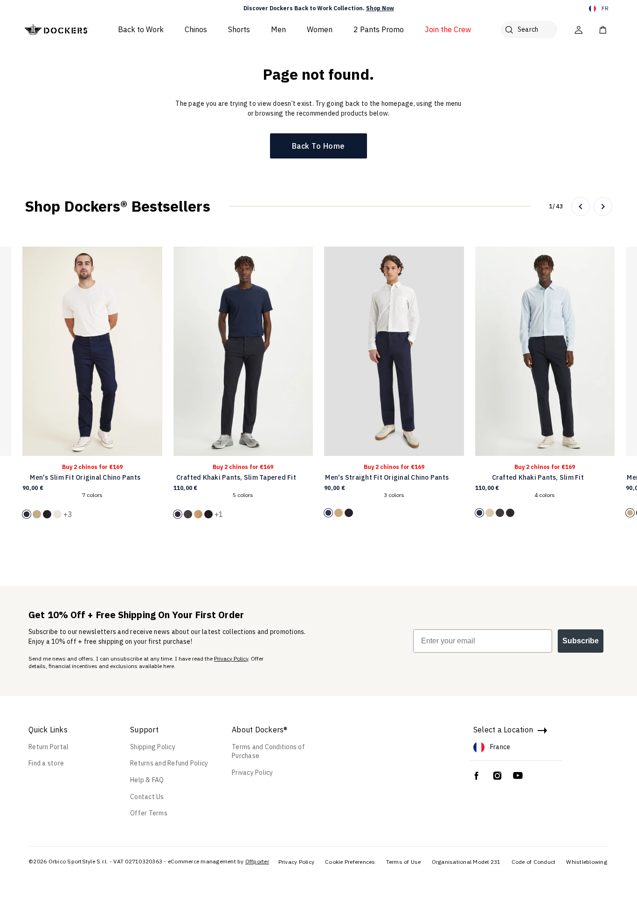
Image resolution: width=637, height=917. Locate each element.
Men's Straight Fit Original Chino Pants (387, 477)
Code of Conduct (534, 861)
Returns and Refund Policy (169, 763)
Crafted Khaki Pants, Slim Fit (538, 477)
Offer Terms (148, 813)
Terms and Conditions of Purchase (268, 751)
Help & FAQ (147, 780)
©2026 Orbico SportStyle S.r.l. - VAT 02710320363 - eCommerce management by (136, 861)
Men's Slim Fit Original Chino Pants (85, 477)
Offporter (257, 861)
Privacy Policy (231, 658)
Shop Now (380, 8)
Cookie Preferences (350, 861)
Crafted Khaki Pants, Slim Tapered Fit (236, 477)
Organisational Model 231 (466, 861)
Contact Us (147, 797)
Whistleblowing (586, 861)
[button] (580, 206)
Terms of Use (403, 861)
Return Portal (48, 747)
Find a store (46, 763)
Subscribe (580, 641)
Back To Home (318, 146)
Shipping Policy (152, 747)
